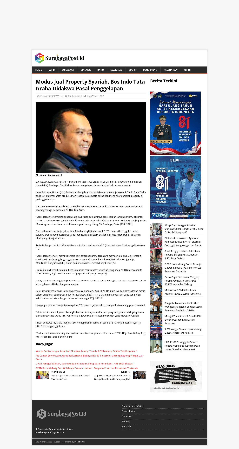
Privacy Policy (128, 410)
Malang (86, 69)
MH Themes (79, 441)
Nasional (116, 69)
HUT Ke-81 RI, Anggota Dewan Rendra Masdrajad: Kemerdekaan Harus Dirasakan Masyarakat (182, 346)
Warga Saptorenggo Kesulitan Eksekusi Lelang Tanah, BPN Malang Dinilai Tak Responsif (184, 229)
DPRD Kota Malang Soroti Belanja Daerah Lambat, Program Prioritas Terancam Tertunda (183, 268)
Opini (187, 69)
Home (38, 69)
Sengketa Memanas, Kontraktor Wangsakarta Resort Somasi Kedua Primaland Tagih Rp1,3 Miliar (183, 307)
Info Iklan (126, 426)
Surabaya (68, 69)
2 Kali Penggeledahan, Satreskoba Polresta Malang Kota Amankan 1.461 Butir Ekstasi (182, 255)
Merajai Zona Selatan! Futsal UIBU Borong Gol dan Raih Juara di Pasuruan (183, 320)
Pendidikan (150, 69)
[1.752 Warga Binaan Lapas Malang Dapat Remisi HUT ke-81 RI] (156, 333)
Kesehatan (171, 69)
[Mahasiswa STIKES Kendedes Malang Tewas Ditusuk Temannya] (156, 294)
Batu (100, 69)
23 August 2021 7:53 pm (51, 96)
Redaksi (126, 421)
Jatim (51, 69)
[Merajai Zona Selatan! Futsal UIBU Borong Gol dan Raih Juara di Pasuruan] (156, 320)
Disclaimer (127, 416)
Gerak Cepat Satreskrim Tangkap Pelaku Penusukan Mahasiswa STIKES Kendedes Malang (182, 281)
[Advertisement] (119, 23)
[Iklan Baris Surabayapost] (176, 390)
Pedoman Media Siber (133, 405)
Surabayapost (75, 96)
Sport (133, 69)
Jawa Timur (92, 96)
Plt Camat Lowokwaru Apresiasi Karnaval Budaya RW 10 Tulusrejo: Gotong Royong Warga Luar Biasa (183, 242)
